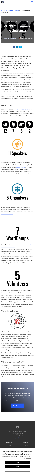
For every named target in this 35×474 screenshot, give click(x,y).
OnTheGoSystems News (12, 10)
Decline (17, 466)
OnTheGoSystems (2, 2)
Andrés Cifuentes (27, 38)
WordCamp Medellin (7, 214)
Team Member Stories (8, 447)
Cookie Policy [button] (23, 456)
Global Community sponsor (22, 109)
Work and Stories (25, 21)
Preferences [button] (28, 458)
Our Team (8, 445)
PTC (26, 447)
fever (15, 94)
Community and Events (11, 21)
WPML (26, 445)
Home (2, 10)
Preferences (18, 470)
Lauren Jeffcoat (20, 167)
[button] (14, 47)
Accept (17, 462)
